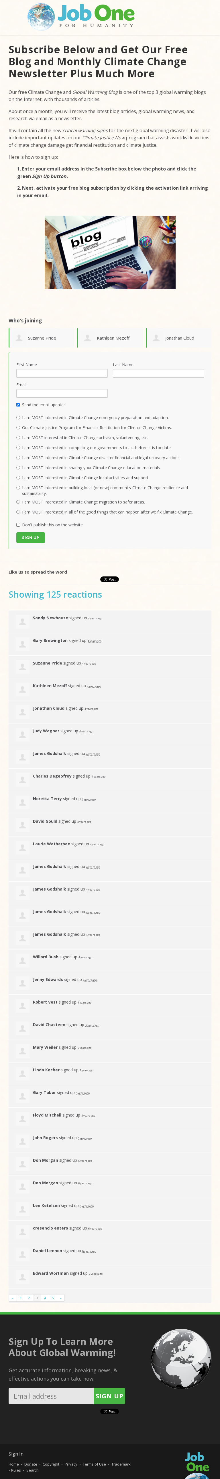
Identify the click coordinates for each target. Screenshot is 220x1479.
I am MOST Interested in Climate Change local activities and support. (85, 477)
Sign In (16, 1454)
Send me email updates (44, 404)
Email (21, 384)
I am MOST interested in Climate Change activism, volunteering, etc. (85, 437)
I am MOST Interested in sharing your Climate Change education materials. (91, 467)
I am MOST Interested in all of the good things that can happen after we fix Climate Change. (107, 512)
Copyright (51, 1464)
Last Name (123, 364)
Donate (30, 1464)
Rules (16, 1470)
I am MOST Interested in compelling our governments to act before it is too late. (97, 447)
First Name (26, 364)
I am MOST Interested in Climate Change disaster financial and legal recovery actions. (101, 457)
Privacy (71, 1464)
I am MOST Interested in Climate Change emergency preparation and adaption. (95, 417)
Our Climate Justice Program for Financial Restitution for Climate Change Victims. (97, 427)
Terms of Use (94, 1464)
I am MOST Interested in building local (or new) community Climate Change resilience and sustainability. (105, 490)
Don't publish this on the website (52, 525)
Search (32, 1470)
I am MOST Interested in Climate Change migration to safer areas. (83, 502)
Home (14, 1464)
